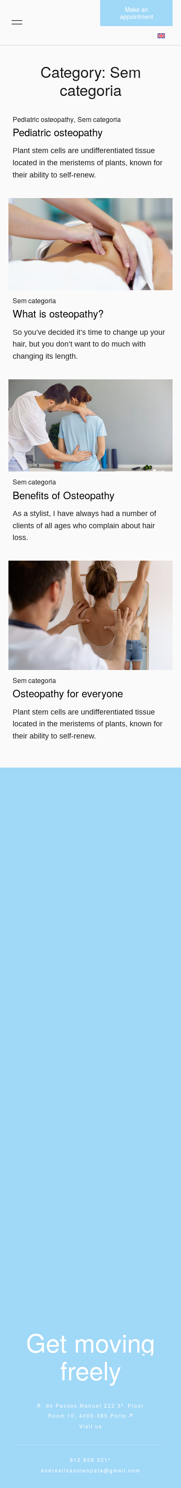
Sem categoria (99, 119)
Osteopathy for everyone (68, 693)
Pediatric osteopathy (43, 119)
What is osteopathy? (58, 313)
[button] (16, 22)
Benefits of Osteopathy (63, 494)
